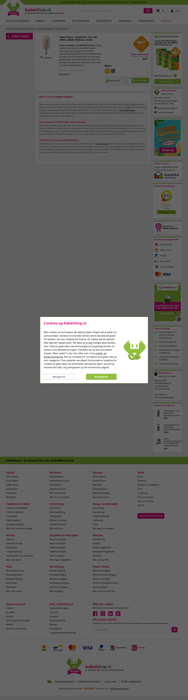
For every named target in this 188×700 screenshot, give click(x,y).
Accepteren (101, 376)
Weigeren (59, 376)
